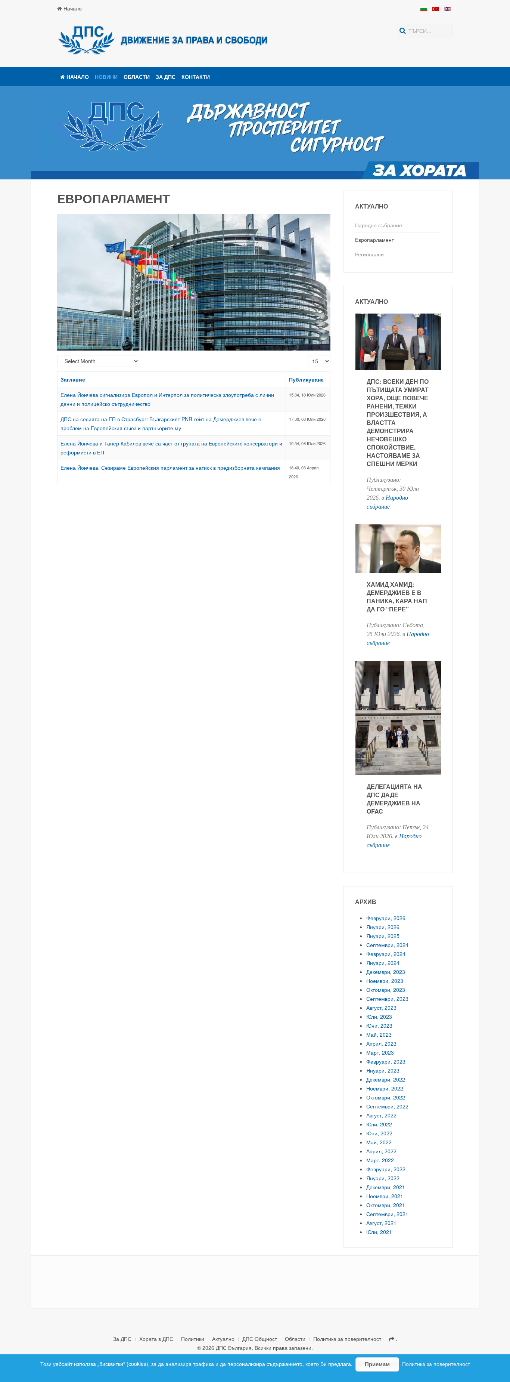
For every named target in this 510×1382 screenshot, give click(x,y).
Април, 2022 (381, 1151)
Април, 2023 (381, 1043)
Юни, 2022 (379, 1133)
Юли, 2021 (379, 1232)
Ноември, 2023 (384, 980)
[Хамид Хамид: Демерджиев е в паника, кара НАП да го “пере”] (398, 591)
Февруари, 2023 (385, 1061)
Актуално (223, 1338)
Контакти (195, 76)
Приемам (377, 1364)
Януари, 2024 (382, 962)
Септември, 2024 (387, 944)
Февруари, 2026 (385, 918)
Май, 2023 (379, 1034)
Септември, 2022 (387, 1106)
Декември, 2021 (385, 1187)
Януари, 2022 (382, 1178)
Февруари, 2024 (385, 953)
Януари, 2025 (382, 936)
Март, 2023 (380, 1052)
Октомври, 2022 (385, 1097)
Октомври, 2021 (385, 1205)
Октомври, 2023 (385, 989)
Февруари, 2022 (385, 1169)
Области (137, 76)
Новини (106, 76)
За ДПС (165, 76)
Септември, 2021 (387, 1214)
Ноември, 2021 (384, 1196)
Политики (192, 1338)
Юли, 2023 (379, 1016)
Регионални (369, 254)
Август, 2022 (381, 1115)
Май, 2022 (379, 1142)
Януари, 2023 (382, 1070)
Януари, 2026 (382, 927)
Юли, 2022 (379, 1124)
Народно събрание (378, 225)
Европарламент (374, 239)
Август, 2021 (381, 1223)
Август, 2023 (381, 1007)
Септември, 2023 (387, 998)
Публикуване (306, 379)
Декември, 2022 (385, 1079)
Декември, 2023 (385, 971)
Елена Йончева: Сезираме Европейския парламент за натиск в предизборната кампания (170, 467)
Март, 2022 (380, 1160)
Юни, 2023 (379, 1025)
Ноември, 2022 (384, 1088)
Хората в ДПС (156, 1338)
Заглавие (72, 379)
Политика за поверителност (347, 1338)
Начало (72, 8)
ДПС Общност (259, 1338)
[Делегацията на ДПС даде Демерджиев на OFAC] (398, 761)
